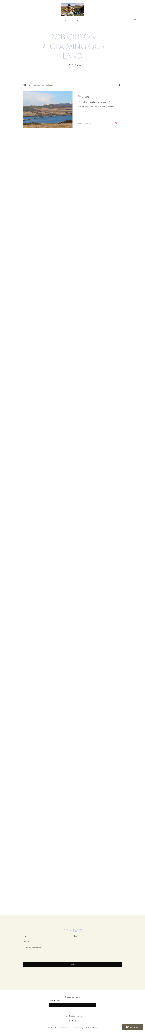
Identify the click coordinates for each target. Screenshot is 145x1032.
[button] (135, 20)
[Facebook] (69, 1021)
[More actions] (117, 97)
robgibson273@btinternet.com (73, 1016)
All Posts (26, 85)
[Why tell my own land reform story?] (47, 109)
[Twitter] (72, 1021)
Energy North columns (43, 85)
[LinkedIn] (76, 1021)
